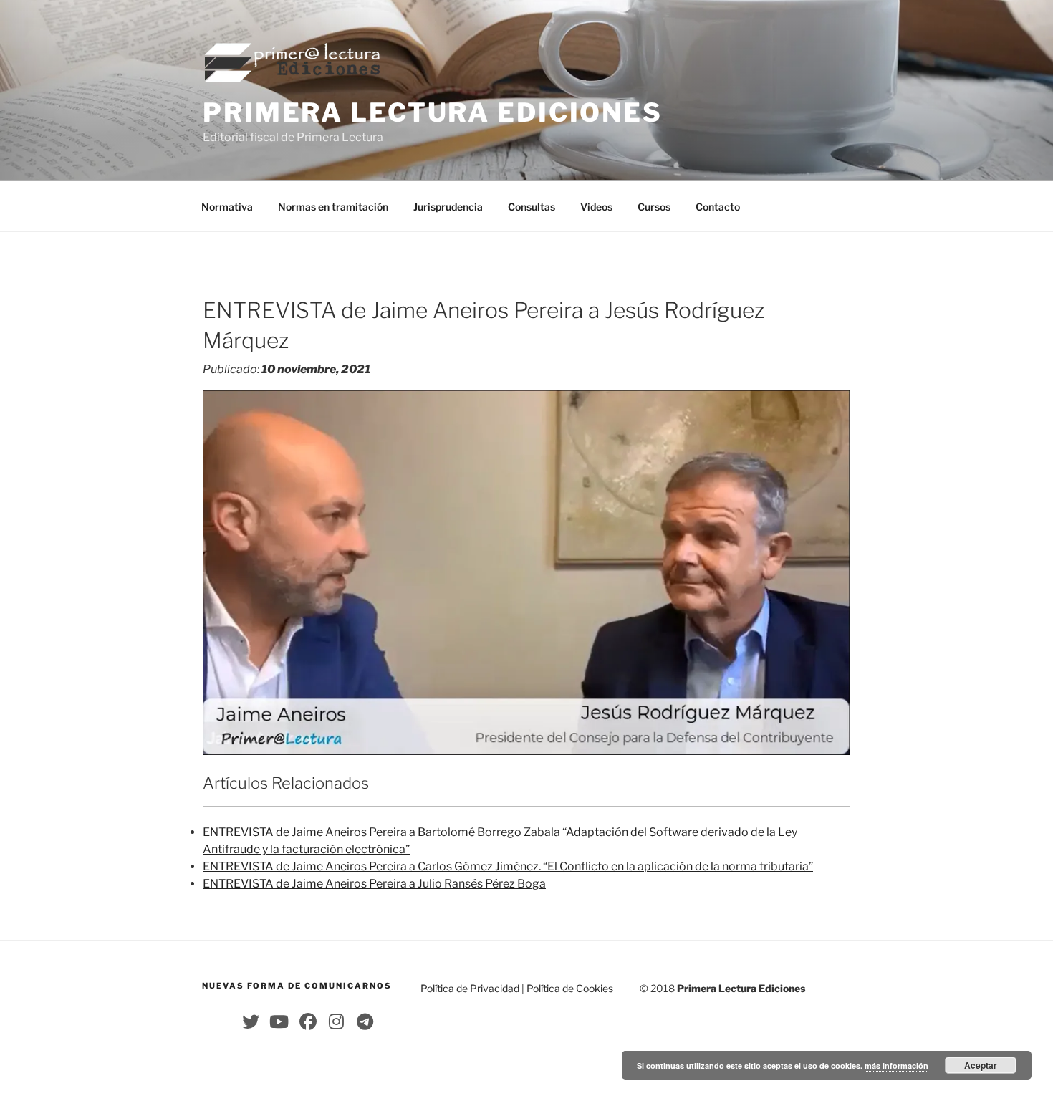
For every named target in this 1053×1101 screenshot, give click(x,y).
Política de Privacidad (469, 988)
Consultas (531, 207)
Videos (596, 207)
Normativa (227, 207)
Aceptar (980, 1065)
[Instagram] (337, 1021)
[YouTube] (279, 1021)
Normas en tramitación (333, 207)
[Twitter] (251, 1021)
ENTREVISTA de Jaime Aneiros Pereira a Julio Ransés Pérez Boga (374, 883)
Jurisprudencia (448, 207)
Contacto (718, 207)
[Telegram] (365, 1021)
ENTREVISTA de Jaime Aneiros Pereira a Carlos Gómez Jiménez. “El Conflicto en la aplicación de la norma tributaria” (508, 866)
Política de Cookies (569, 988)
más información (896, 1065)
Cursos (654, 207)
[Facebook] (308, 1021)
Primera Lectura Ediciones (433, 112)
